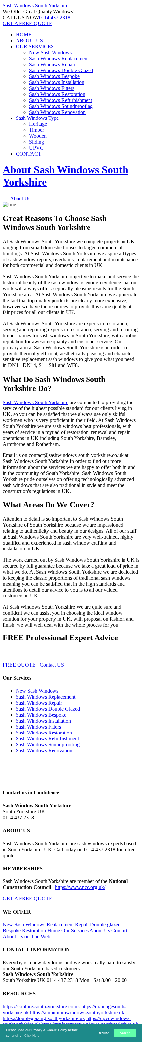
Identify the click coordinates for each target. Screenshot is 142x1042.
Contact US (52, 665)
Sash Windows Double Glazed (61, 70)
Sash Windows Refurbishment (60, 100)
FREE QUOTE (19, 665)
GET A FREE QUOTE (27, 23)
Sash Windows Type (37, 118)
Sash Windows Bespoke (54, 76)
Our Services (75, 930)
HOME (24, 34)
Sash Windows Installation (56, 82)
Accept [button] (125, 1033)
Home (53, 930)
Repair (82, 924)
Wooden (38, 136)
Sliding (36, 142)
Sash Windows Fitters (51, 88)
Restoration (34, 930)
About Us (20, 198)
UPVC (36, 148)
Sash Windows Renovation (57, 112)
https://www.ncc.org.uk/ (80, 887)
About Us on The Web (26, 936)
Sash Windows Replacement (59, 58)
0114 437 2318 (54, 17)
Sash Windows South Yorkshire (35, 402)
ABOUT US (29, 40)
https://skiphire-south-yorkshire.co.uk (41, 1006)
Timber (36, 130)
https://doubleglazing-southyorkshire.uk (44, 1018)
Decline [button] (103, 1033)
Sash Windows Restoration (57, 94)
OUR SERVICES (35, 46)
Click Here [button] (32, 1035)
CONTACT (28, 154)
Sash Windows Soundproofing (61, 106)
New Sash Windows (50, 52)
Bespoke (12, 930)
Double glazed (105, 924)
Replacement (60, 924)
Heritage (38, 124)
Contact (119, 930)
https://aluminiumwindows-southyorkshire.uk (77, 1012)
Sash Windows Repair (52, 64)
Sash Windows (35, 5)
